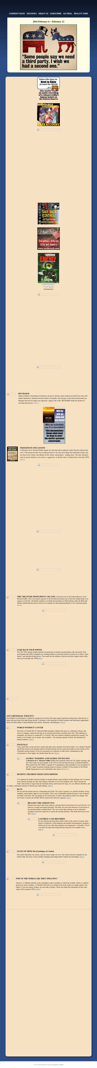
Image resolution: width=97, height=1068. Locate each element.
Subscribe (56, 14)
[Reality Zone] (54, 867)
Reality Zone (81, 14)
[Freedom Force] (48, 898)
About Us (43, 14)
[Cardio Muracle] (54, 627)
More (36, 403)
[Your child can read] (48, 495)
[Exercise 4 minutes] (48, 377)
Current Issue (17, 14)
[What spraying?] (48, 327)
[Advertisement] (48, 947)
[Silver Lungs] (54, 678)
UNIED (61, 1065)
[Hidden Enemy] (48, 267)
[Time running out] (48, 547)
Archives (32, 14)
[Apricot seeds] (48, 579)
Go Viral (67, 14)
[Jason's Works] (64, 840)
